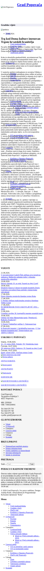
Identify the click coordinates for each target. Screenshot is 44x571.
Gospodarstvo (15, 525)
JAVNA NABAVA (8, 361)
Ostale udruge (15, 566)
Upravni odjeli (11, 431)
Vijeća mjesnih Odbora (18, 534)
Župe (12, 559)
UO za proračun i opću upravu (21, 547)
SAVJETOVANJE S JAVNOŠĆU (14, 385)
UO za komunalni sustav (19, 549)
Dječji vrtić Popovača (18, 555)
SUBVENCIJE (6, 377)
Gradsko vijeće (15, 508)
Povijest (13, 519)
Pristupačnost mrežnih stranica (17, 446)
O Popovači (10, 426)
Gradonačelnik (15, 530)
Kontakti (9, 437)
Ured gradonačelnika (18, 44)
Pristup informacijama (14, 448)
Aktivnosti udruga (17, 53)
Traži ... (4, 464)
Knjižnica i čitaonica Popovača (21, 158)
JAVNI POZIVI (7, 369)
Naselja (13, 523)
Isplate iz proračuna (13, 455)
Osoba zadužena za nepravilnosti (18, 451)
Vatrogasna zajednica (18, 186)
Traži (32, 464)
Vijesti (8, 424)
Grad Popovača (29, 4)
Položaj (13, 521)
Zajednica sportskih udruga (20, 562)
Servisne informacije (13, 453)
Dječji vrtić (14, 510)
